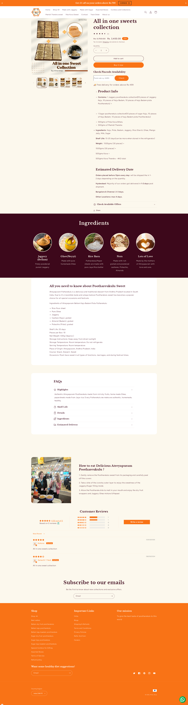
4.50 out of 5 (57, 521)
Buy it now (118, 65)
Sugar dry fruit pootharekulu (42, 636)
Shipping (106, 42)
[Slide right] (85, 82)
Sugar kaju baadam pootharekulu (44, 644)
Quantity (96, 46)
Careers (77, 640)
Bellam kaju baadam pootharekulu (44, 632)
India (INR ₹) (38, 693)
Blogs (76, 620)
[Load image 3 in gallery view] (65, 82)
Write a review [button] (136, 522)
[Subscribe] (111, 596)
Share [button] (98, 210)
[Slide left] (33, 82)
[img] (38, 540)
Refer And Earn (80, 636)
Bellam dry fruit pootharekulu (42, 624)
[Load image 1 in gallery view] (42, 82)
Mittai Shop (153, 694)
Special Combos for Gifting (42, 648)
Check (121, 78)
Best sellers (35, 620)
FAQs (76, 616)
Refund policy (36, 660)
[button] (145, 12)
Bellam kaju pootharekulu (41, 628)
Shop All (34, 616)
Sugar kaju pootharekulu (40, 640)
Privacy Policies (80, 632)
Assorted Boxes (37, 652)
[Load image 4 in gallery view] (77, 82)
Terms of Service (37, 656)
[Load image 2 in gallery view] (53, 82)
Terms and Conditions (82, 628)
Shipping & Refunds (81, 624)
